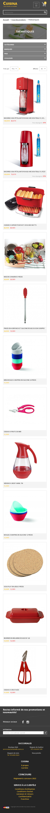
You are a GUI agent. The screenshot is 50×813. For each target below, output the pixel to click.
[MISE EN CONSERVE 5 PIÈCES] (25, 254)
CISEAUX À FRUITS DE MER (12, 432)
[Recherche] (45, 12)
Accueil (6, 20)
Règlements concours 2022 (25, 778)
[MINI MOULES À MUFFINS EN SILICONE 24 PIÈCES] (25, 357)
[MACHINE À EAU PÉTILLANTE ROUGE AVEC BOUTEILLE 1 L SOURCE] (25, 95)
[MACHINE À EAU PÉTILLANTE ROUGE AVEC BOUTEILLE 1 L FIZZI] (25, 149)
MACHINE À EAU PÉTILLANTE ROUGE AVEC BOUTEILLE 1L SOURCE (25, 118)
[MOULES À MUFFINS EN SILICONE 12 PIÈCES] (25, 512)
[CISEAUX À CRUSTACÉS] (25, 667)
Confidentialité (25, 796)
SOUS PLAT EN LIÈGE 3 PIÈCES (14, 586)
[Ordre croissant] (19, 69)
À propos (25, 765)
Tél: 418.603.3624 (13, 754)
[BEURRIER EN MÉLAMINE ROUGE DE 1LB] (25, 615)
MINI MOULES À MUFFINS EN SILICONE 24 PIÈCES (20, 380)
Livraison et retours (25, 794)
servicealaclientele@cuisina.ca (13, 749)
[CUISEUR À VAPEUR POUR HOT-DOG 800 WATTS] (25, 202)
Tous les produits (18, 20)
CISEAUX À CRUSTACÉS (11, 690)
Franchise (25, 799)
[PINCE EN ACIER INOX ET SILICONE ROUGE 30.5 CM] (25, 305)
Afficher (35, 69)
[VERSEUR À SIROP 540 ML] (25, 460)
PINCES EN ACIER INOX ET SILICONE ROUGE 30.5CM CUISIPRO (24, 328)
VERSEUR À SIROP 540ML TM (13, 483)
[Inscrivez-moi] (45, 732)
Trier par (6, 69)
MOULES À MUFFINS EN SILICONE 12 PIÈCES (18, 535)
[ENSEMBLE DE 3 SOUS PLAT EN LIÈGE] (25, 563)
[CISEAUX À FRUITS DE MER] (25, 409)
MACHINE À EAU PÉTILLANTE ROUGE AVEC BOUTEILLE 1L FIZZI (24, 172)
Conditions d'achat (25, 791)
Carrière (24, 768)
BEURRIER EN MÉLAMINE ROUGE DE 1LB (17, 638)
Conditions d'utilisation (25, 789)
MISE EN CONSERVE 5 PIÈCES (13, 277)
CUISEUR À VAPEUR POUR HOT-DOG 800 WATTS (20, 225)
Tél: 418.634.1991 (36, 748)
